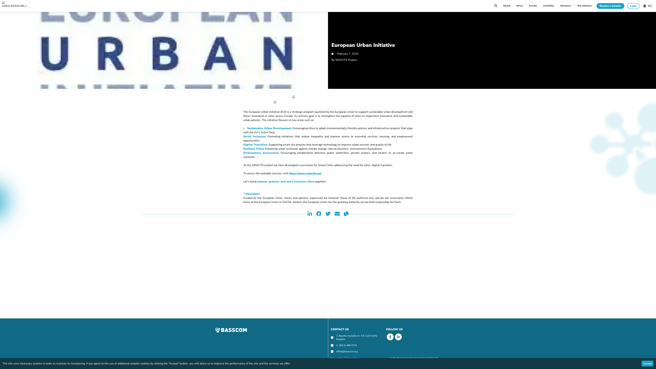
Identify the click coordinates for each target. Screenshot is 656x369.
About (506, 5)
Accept (647, 363)
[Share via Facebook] (318, 214)
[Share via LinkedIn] (310, 214)
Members (565, 5)
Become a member (610, 6)
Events (533, 5)
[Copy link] (346, 214)
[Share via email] (337, 214)
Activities (548, 5)
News (519, 5)
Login (633, 6)
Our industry (584, 5)
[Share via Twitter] (328, 214)
